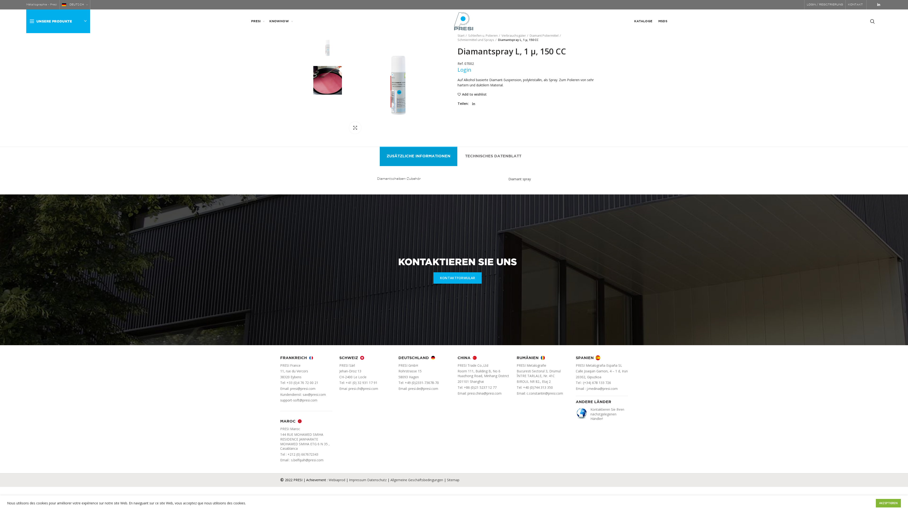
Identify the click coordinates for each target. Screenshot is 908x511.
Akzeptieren (888, 503)
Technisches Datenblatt (493, 156)
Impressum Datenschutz (368, 480)
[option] (327, 48)
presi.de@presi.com (423, 388)
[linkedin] (879, 5)
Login (464, 69)
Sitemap (453, 480)
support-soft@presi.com (298, 400)
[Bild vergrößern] (355, 128)
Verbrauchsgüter (514, 35)
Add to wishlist (474, 94)
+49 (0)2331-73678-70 (422, 382)
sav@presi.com (314, 394)
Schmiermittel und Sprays (476, 40)
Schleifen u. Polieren (483, 35)
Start (461, 35)
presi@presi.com (302, 388)
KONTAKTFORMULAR (457, 278)
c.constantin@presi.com (545, 393)
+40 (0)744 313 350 (538, 387)
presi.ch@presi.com (363, 388)
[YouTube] (872, 5)
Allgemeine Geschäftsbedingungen (416, 480)
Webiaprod (337, 480)
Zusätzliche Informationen (418, 156)
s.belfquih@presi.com (307, 460)
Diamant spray (519, 179)
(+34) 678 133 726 (597, 382)
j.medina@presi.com (602, 388)
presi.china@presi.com (484, 393)
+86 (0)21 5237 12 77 (480, 387)
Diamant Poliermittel (544, 35)
